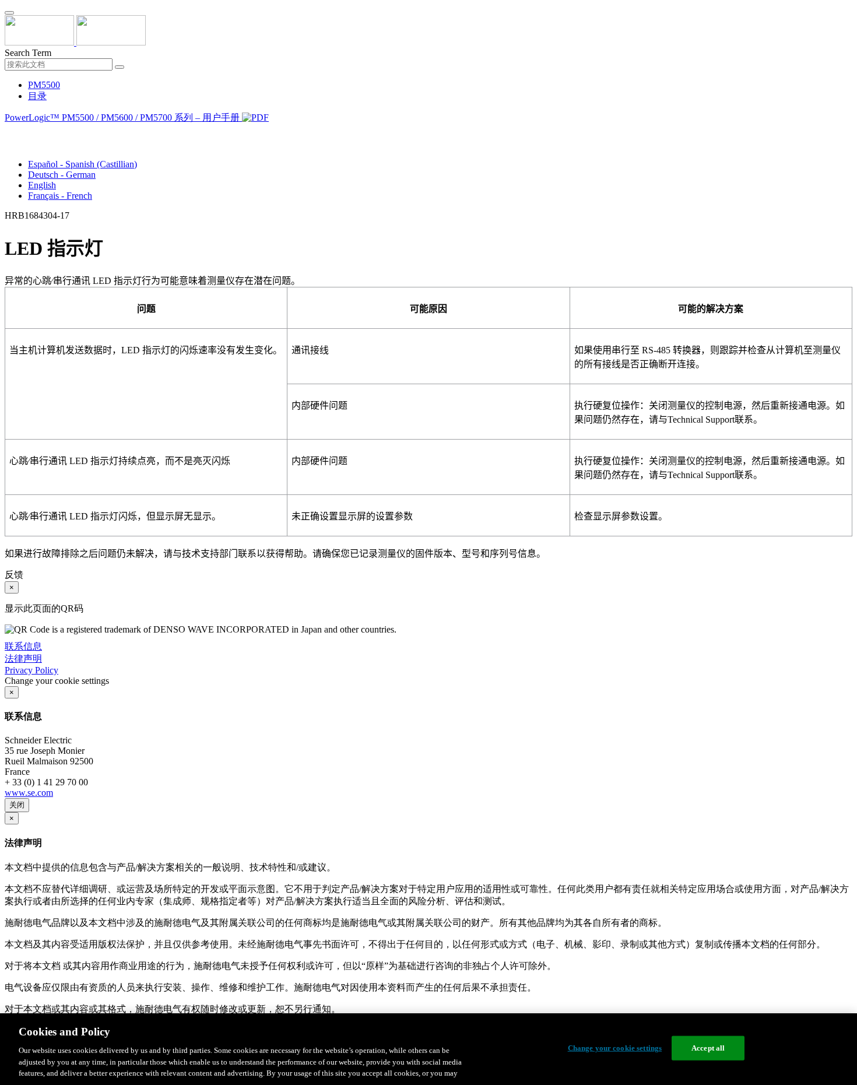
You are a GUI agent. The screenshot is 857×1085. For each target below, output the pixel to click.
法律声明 (23, 658)
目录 (37, 96)
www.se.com (29, 793)
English (42, 185)
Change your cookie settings (615, 1048)
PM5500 (44, 85)
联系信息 (23, 646)
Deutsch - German (62, 175)
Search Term (28, 53)
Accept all (708, 1048)
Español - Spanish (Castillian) (82, 164)
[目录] (9, 132)
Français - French (60, 196)
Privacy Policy (31, 670)
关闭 (16, 804)
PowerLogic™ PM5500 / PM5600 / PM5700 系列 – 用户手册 (123, 117)
